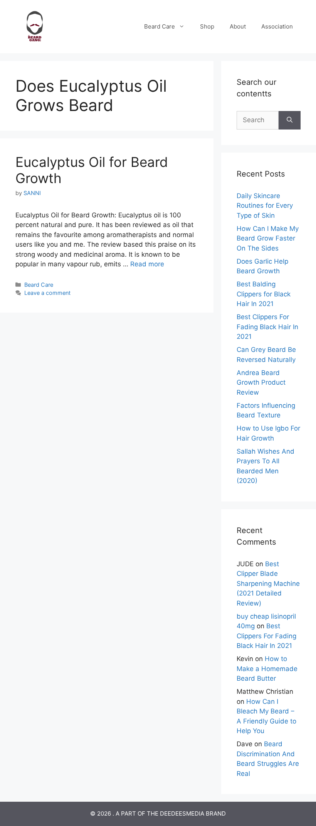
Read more (147, 264)
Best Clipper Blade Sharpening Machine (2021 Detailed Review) (268, 583)
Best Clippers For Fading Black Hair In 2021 (267, 326)
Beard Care (159, 26)
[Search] (290, 120)
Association (277, 26)
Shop (207, 26)
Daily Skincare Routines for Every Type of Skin (265, 205)
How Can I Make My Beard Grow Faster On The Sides (268, 238)
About (238, 26)
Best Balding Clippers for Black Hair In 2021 (264, 294)
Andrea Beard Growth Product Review (261, 382)
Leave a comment (47, 292)
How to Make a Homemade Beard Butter (267, 668)
